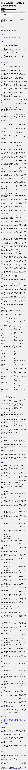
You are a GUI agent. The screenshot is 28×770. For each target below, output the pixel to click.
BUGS (2, 751)
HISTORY (3, 727)
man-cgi (14, 768)
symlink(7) (15, 720)
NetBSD (23, 767)
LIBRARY (3, 34)
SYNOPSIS (3, 41)
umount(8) (7, 723)
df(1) (25, 114)
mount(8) (23, 720)
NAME (2, 26)
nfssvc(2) (18, 719)
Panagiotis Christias (22, 768)
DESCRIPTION (4, 62)
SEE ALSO (3, 716)
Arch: (21, 11)
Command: (3, 8)
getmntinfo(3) (5, 720)
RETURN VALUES (5, 437)
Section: (3, 11)
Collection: (3, 14)
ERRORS (3, 462)
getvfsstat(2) (8, 719)
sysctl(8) (19, 302)
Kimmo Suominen (4, 768)
